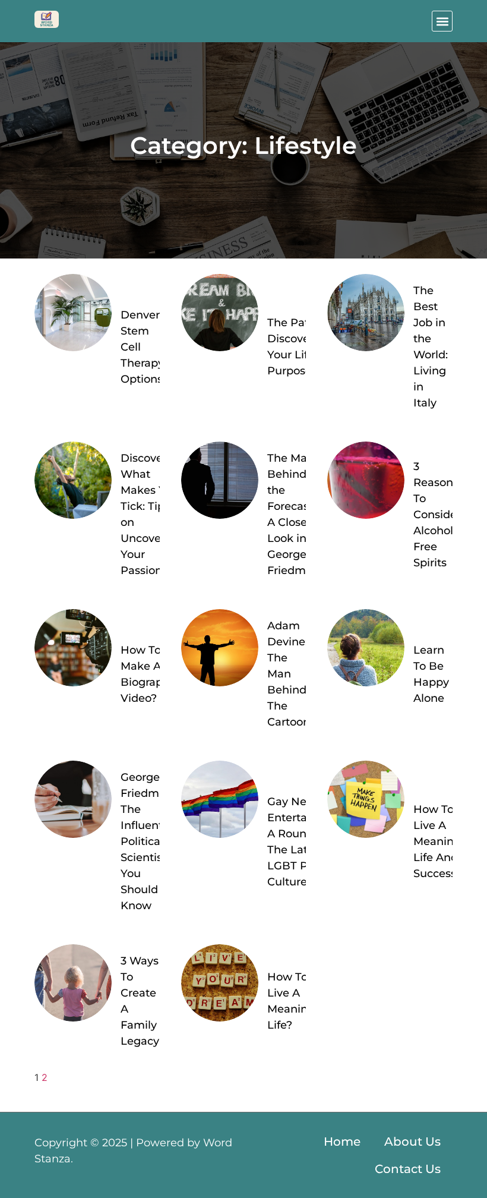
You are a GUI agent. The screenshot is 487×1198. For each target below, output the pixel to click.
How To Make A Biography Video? (148, 674)
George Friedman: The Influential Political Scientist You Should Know (148, 841)
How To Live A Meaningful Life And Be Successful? (444, 841)
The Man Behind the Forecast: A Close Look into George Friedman (293, 514)
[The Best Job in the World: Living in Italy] (365, 312)
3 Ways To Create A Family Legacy (140, 1001)
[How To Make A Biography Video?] (73, 647)
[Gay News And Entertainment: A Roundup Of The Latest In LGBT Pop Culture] (219, 799)
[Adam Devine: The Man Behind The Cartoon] (219, 647)
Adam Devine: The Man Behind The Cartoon (288, 674)
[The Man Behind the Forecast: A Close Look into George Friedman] (219, 480)
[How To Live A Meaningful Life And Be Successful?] (365, 799)
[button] (442, 21)
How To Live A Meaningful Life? (297, 1001)
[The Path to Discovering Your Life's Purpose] (219, 312)
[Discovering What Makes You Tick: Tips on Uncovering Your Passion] (73, 480)
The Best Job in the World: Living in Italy (430, 346)
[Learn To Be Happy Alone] (365, 647)
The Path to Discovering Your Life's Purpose (299, 346)
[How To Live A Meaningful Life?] (219, 983)
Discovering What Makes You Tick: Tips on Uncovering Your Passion (152, 514)
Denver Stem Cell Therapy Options (142, 347)
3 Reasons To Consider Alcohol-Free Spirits (437, 514)
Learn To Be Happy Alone (431, 674)
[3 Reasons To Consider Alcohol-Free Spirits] (365, 480)
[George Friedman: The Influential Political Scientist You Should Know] (73, 799)
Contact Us (408, 1169)
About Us (412, 1141)
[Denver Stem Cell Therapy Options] (73, 312)
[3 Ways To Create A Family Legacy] (73, 983)
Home (342, 1141)
